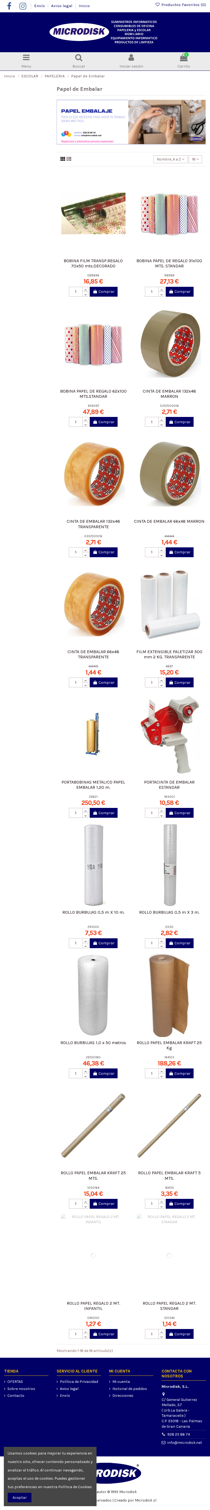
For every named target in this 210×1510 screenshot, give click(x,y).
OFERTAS (15, 1381)
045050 (93, 1318)
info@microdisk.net (184, 1442)
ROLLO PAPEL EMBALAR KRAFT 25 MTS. (93, 1175)
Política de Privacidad (79, 1381)
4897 (169, 666)
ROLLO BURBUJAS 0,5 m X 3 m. (169, 912)
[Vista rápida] (124, 199)
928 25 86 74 (178, 1434)
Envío (40, 5)
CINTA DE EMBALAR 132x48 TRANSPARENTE (93, 524)
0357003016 (169, 406)
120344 (169, 1318)
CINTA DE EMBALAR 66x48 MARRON (169, 521)
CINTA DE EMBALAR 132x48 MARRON (169, 394)
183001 (169, 797)
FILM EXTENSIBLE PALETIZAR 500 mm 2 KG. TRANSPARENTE (169, 654)
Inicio (84, 5)
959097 (93, 406)
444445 (93, 666)
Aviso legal (62, 5)
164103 (169, 1057)
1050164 (93, 1188)
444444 (169, 536)
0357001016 (93, 536)
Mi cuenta (121, 1381)
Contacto (15, 1395)
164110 (169, 1188)
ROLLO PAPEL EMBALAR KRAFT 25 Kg (169, 1045)
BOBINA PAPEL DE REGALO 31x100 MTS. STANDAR (169, 263)
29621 (93, 797)
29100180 (93, 1057)
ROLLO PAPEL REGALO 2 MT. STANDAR (169, 1306)
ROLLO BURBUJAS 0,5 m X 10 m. (93, 912)
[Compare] (124, 189)
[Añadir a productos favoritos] (124, 180)
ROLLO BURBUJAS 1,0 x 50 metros (93, 1042)
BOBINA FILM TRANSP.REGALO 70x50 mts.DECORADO (93, 263)
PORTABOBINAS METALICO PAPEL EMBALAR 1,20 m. (93, 784)
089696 (93, 275)
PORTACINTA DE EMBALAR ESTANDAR (169, 784)
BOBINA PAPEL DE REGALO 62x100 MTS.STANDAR (93, 394)
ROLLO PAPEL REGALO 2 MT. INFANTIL (93, 1306)
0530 (169, 927)
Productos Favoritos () (183, 4)
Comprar (106, 291)
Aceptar (20, 1497)
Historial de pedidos (129, 1388)
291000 (93, 927)
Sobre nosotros (21, 1388)
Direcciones (122, 1395)
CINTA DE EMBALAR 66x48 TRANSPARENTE (93, 654)
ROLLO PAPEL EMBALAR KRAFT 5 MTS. (169, 1175)
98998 (169, 275)
